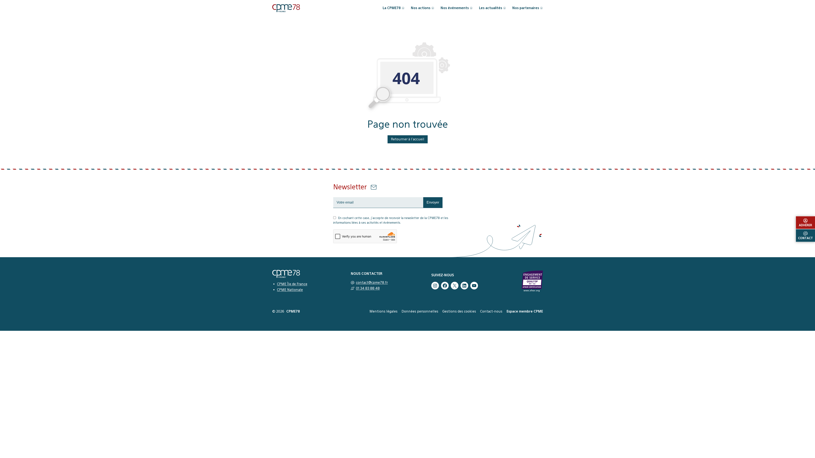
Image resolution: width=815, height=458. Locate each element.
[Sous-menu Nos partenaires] (541, 8)
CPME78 (293, 311)
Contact (805, 238)
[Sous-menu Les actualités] (504, 8)
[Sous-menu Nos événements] (471, 8)
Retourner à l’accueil (407, 139)
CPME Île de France (292, 284)
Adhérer (805, 225)
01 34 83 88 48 (368, 288)
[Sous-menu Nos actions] (432, 8)
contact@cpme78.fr (372, 283)
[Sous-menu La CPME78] (403, 8)
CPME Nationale (290, 290)
